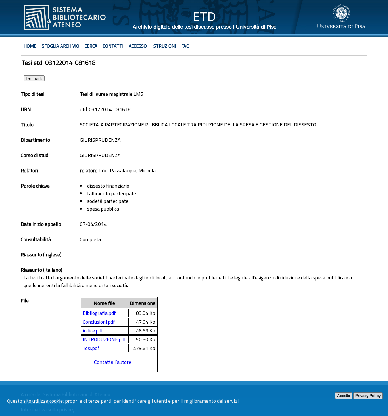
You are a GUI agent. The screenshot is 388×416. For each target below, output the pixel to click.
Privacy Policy (368, 396)
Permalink (34, 78)
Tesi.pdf (91, 348)
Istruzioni (164, 46)
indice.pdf (93, 330)
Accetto (343, 396)
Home (30, 46)
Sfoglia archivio (60, 46)
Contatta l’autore (112, 362)
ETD (204, 16)
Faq (185, 46)
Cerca (91, 46)
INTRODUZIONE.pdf (104, 339)
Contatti (113, 46)
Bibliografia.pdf (99, 313)
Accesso (138, 46)
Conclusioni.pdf (99, 322)
